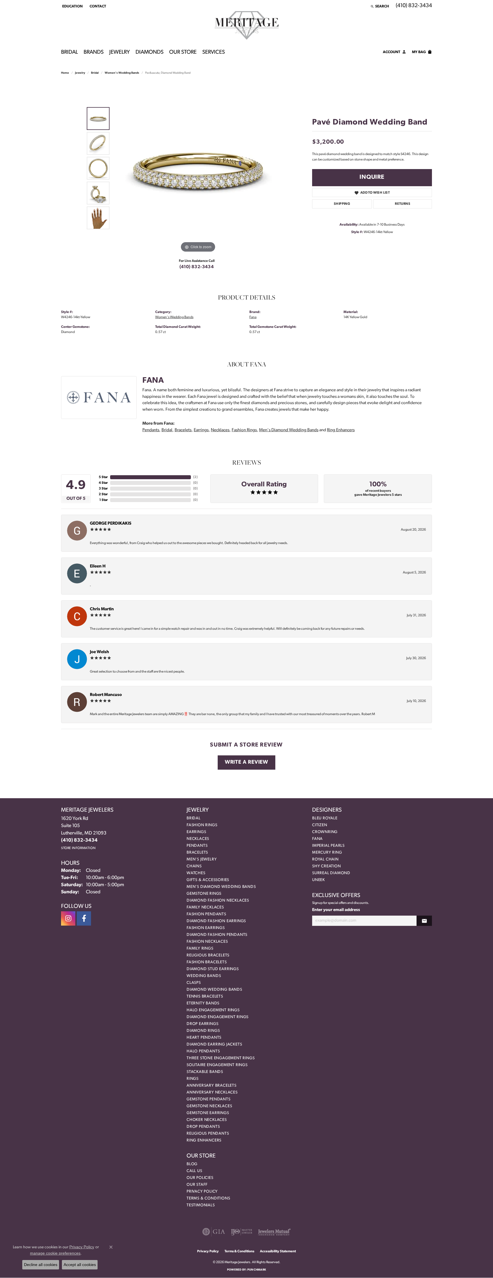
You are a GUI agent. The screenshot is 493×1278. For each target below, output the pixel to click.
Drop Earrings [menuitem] (202, 1024)
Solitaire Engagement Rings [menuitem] (217, 1065)
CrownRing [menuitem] (325, 832)
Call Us (194, 1171)
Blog (192, 1164)
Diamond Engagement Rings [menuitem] (217, 1017)
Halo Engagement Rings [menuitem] (213, 1010)
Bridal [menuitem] (194, 818)
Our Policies (200, 1178)
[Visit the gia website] (213, 1232)
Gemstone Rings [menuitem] (204, 894)
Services (213, 52)
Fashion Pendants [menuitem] (206, 914)
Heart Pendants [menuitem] (204, 1038)
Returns (402, 204)
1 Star (103, 500)
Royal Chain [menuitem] (325, 859)
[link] (97, 6)
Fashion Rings (244, 430)
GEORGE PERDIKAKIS (110, 523)
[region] (198, 168)
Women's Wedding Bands (122, 73)
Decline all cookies (40, 1264)
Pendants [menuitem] (197, 846)
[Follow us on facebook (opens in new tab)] (84, 918)
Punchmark (256, 1269)
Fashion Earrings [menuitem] (206, 928)
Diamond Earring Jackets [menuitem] (214, 1044)
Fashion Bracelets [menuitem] (207, 962)
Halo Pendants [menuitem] (203, 1051)
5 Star (103, 477)
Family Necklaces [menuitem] (205, 907)
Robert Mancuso (106, 695)
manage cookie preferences (55, 1253)
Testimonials (201, 1205)
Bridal (69, 52)
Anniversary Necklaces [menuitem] (212, 1092)
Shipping (342, 204)
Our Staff (197, 1185)
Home (65, 73)
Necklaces (220, 430)
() (195, 477)
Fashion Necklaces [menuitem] (207, 942)
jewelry (80, 73)
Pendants (150, 430)
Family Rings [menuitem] (200, 948)
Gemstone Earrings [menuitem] (208, 1113)
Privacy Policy (202, 1191)
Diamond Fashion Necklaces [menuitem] (218, 900)
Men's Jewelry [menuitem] (202, 859)
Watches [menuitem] (196, 873)
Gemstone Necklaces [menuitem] (209, 1106)
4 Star (103, 483)
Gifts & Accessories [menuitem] (208, 880)
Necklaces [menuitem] (198, 839)
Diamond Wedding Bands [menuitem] (214, 990)
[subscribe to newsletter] (424, 921)
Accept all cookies (80, 1264)
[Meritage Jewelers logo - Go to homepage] (247, 25)
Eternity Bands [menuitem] (203, 1003)
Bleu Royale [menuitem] (325, 818)
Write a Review (246, 762)
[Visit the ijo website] (241, 1232)
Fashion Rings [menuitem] (202, 825)
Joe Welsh (99, 652)
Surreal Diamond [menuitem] (331, 873)
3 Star (103, 488)
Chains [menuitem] (194, 866)
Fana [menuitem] (317, 839)
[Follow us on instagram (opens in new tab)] (68, 918)
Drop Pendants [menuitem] (203, 1127)
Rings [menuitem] (193, 1079)
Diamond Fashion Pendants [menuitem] (217, 935)
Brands (94, 52)
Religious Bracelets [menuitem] (208, 955)
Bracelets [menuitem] (197, 852)
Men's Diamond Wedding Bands (288, 430)
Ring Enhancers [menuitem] (204, 1140)
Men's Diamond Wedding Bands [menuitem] (221, 887)
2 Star (103, 494)
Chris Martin (102, 609)
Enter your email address (336, 910)
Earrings (201, 430)
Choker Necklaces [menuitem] (207, 1120)
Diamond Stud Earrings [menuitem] (213, 969)
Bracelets (183, 430)
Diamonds (149, 52)
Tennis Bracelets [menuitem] (205, 996)
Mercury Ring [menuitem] (327, 852)
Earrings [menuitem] (196, 832)
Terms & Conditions (208, 1198)
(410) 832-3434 (196, 267)
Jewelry (119, 52)
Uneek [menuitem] (318, 880)
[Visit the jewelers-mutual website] (274, 1232)
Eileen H (98, 566)
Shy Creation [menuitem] (326, 866)
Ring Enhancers (341, 430)
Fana (252, 317)
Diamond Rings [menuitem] (203, 1031)
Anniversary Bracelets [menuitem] (212, 1086)
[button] (72, 6)
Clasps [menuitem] (194, 983)
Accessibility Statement (278, 1251)
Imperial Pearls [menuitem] (328, 846)
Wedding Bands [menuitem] (204, 976)
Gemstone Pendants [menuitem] (209, 1099)
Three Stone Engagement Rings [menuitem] (220, 1058)
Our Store (183, 52)
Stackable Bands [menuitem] (205, 1072)
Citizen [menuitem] (319, 825)
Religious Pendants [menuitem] (208, 1133)
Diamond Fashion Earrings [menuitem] (216, 921)
